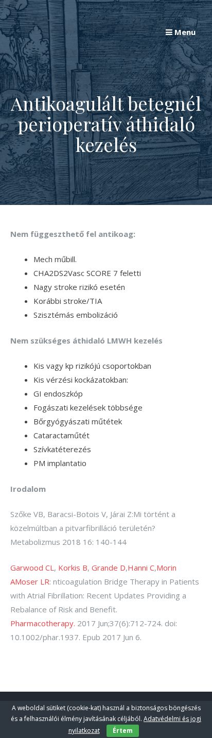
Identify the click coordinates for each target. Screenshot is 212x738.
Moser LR (32, 581)
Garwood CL (32, 567)
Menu (184, 32)
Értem (123, 730)
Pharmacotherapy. (42, 623)
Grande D (109, 567)
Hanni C (141, 567)
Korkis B (72, 567)
